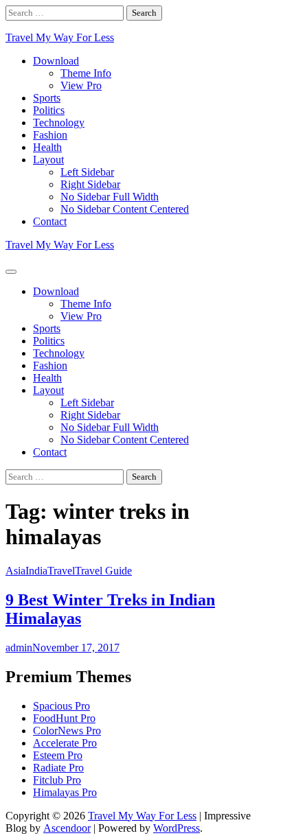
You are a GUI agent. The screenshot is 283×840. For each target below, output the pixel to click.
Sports (46, 98)
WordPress (176, 828)
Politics (49, 110)
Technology (58, 122)
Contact (50, 221)
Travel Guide (103, 570)
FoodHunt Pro (64, 718)
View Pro (81, 85)
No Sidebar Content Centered (124, 209)
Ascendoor (67, 828)
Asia (15, 570)
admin (18, 647)
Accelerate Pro (65, 743)
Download (56, 61)
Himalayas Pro (65, 792)
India (36, 570)
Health (47, 147)
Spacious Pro (61, 706)
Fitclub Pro (57, 780)
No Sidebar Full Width (109, 196)
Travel (61, 570)
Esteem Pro (57, 755)
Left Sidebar (87, 172)
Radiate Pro (58, 767)
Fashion (50, 135)
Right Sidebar (90, 184)
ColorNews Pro (67, 730)
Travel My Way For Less (59, 37)
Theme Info (85, 73)
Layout (48, 159)
